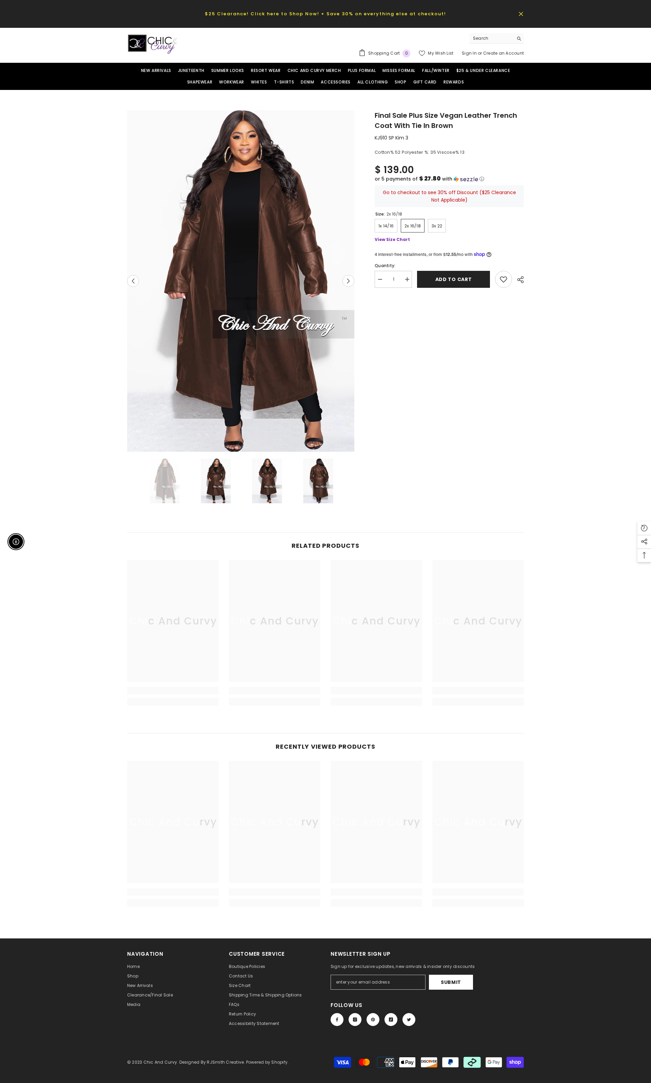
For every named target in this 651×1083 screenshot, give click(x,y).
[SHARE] (518, 280)
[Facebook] (337, 1019)
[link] (173, 690)
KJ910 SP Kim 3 (391, 137)
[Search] (497, 38)
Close (521, 14)
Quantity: (385, 265)
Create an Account (503, 53)
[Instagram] (355, 1019)
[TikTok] (390, 1019)
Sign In (470, 53)
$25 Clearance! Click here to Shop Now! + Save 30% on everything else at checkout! (325, 14)
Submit (451, 982)
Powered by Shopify (267, 1062)
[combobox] (491, 38)
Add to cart (453, 279)
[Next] (348, 281)
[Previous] (133, 281)
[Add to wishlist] (503, 279)
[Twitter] (408, 1019)
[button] (449, 179)
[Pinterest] (373, 1019)
